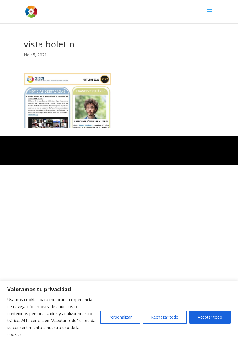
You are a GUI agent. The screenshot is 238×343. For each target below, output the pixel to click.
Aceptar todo (210, 317)
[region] (119, 312)
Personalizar (120, 317)
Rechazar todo (164, 317)
